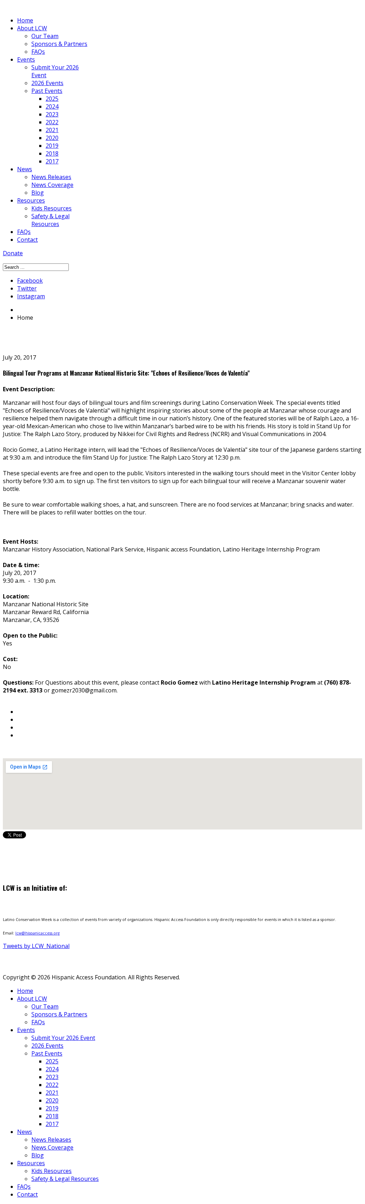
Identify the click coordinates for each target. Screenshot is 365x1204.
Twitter (27, 288)
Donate (13, 253)
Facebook (30, 280)
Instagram (31, 296)
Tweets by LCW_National (36, 946)
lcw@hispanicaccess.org (37, 933)
